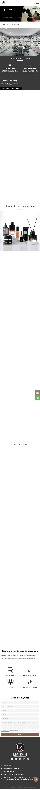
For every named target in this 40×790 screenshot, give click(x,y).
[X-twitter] (20, 759)
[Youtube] (16, 759)
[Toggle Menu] (37, 3)
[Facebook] (12, 759)
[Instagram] (24, 759)
